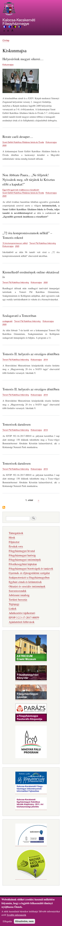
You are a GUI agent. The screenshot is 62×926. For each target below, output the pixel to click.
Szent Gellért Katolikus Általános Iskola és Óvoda (23, 142)
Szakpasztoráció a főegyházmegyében (29, 577)
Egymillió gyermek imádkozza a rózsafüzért (20, 189)
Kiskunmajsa (7, 64)
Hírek (12, 537)
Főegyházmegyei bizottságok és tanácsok (31, 568)
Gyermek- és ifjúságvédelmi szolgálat (29, 573)
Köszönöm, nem (24, 921)
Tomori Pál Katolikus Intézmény (42, 243)
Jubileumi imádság (19, 595)
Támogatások (16, 533)
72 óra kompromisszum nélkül (15, 243)
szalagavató (7, 321)
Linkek (12, 608)
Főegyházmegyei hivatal (22, 551)
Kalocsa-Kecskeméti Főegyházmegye (18, 21)
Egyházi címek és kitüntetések (25, 582)
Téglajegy (14, 604)
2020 (4, 145)
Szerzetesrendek (17, 591)
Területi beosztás (18, 599)
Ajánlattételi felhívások (21, 622)
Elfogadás (7, 921)
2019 (46, 359)
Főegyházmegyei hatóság (22, 555)
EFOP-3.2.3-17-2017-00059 (24, 617)
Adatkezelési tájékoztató (22, 613)
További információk (16, 914)
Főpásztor (14, 542)
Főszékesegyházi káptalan (23, 564)
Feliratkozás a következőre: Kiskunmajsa (3, 507)
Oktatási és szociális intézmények (27, 586)
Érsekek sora (16, 546)
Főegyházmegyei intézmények (25, 559)
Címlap (5, 40)
